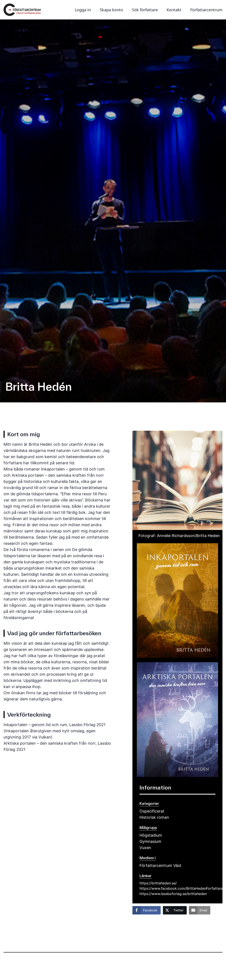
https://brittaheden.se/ (158, 883)
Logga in (83, 9)
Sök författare (145, 9)
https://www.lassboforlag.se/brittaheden (173, 893)
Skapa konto (111, 9)
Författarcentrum (206, 9)
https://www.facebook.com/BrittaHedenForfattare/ (177, 888)
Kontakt (174, 9)
